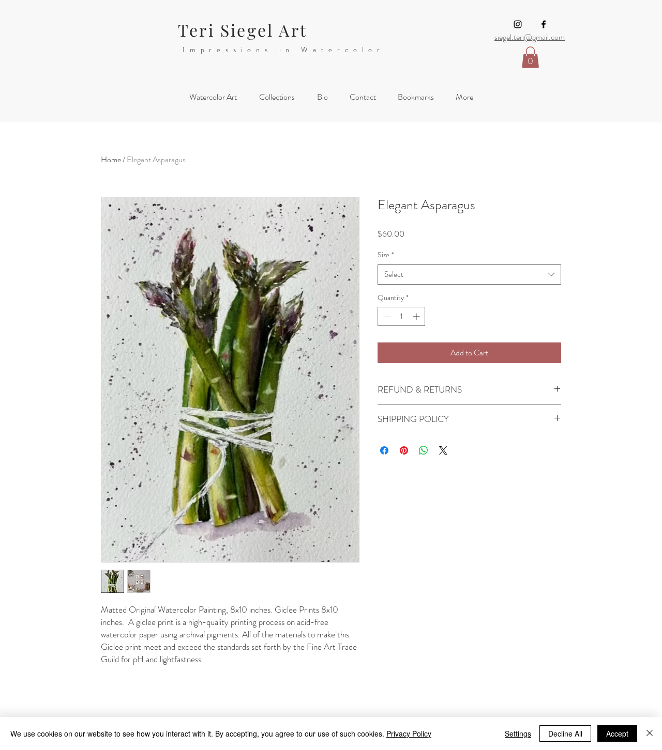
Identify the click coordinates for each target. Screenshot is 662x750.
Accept (617, 733)
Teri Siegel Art (242, 30)
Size (386, 255)
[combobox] (469, 274)
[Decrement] (385, 316)
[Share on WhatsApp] (423, 450)
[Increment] (417, 316)
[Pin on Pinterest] (404, 450)
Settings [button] (518, 733)
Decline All (565, 733)
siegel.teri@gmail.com (529, 37)
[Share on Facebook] (384, 450)
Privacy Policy (408, 733)
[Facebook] (543, 24)
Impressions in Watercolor (284, 49)
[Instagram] (518, 24)
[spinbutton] (401, 316)
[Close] (649, 733)
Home (111, 159)
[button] (530, 57)
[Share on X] (443, 450)
